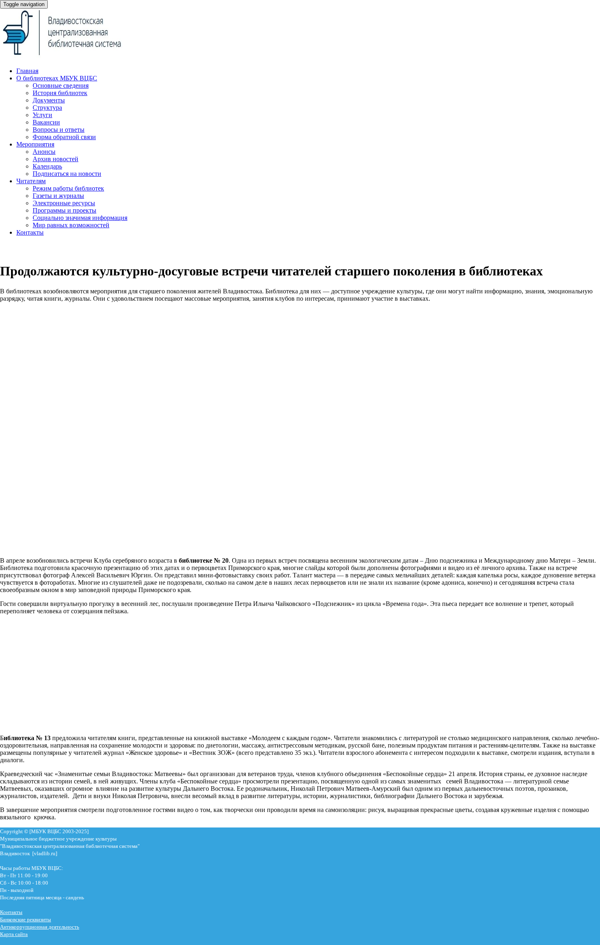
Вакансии (46, 122)
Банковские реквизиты (25, 919)
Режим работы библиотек (68, 188)
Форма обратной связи (64, 136)
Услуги (42, 114)
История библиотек (60, 92)
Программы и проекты (64, 210)
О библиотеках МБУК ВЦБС (56, 78)
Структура (47, 107)
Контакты (30, 232)
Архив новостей (55, 158)
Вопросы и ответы (58, 129)
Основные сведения (61, 85)
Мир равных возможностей (71, 225)
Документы (49, 100)
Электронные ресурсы (64, 203)
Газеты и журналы (58, 195)
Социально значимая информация (80, 217)
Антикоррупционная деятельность (39, 927)
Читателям (31, 180)
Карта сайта (14, 934)
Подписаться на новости (67, 173)
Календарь (47, 166)
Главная (27, 70)
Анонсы (44, 151)
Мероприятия (35, 144)
